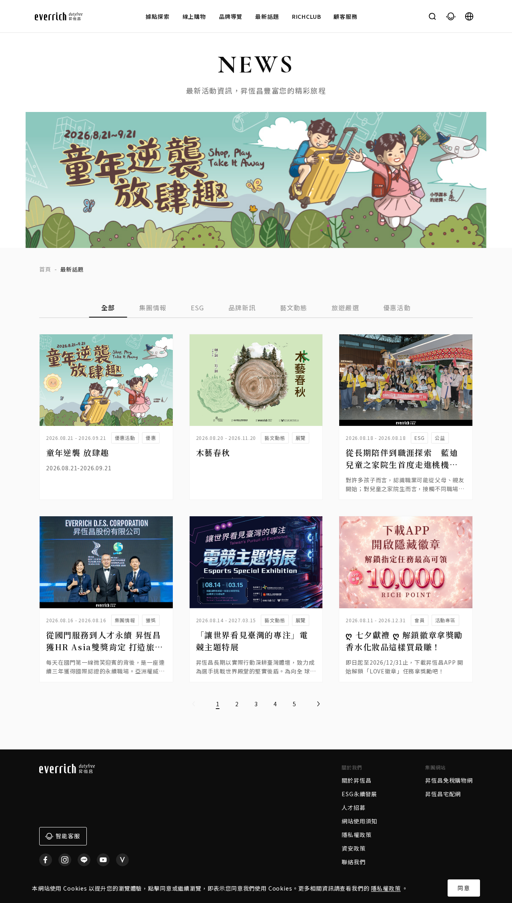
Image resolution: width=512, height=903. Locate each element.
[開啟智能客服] (451, 16)
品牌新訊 (242, 307)
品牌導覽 (230, 16)
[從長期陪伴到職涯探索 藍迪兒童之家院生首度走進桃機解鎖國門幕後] (405, 380)
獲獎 (151, 620)
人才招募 (353, 807)
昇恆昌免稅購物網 (449, 780)
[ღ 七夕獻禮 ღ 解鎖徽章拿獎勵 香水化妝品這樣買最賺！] (405, 562)
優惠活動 (397, 307)
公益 (440, 437)
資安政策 (353, 848)
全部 (108, 307)
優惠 (151, 437)
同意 (464, 888)
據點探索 (157, 16)
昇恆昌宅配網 (443, 794)
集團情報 (153, 307)
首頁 (45, 269)
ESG (197, 307)
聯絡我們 (353, 862)
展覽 (301, 437)
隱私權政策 (385, 888)
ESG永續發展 (359, 794)
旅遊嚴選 (345, 307)
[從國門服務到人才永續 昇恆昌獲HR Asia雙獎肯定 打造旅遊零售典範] (106, 562)
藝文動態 (294, 307)
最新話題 (267, 16)
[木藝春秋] (256, 380)
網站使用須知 (359, 821)
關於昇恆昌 (356, 780)
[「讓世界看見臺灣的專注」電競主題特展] (256, 562)
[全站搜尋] (432, 16)
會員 (419, 620)
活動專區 (445, 620)
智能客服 (68, 836)
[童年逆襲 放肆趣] (106, 380)
